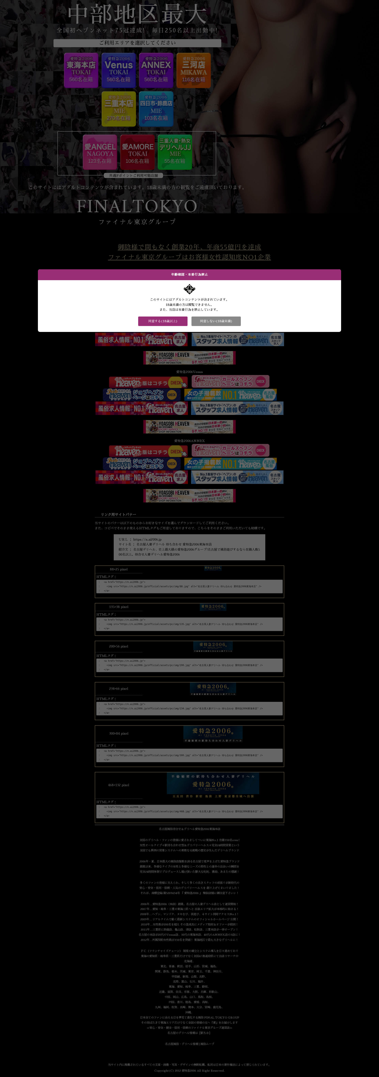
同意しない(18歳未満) (216, 321)
